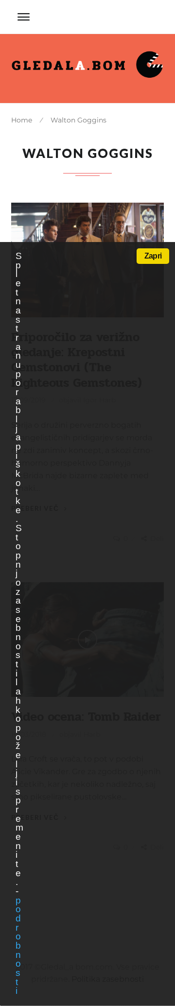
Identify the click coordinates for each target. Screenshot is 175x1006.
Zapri (152, 256)
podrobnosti (18, 945)
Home (21, 120)
